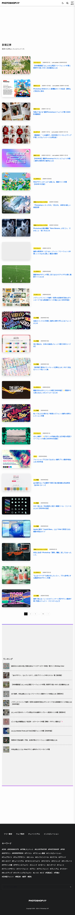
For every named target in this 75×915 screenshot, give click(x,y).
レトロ (36, 873)
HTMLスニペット (27, 849)
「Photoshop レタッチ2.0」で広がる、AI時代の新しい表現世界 (52, 206)
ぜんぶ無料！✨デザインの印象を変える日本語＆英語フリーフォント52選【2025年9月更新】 (52, 437)
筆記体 (18, 876)
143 (43, 613)
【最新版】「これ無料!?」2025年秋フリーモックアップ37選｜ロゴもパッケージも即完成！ (52, 136)
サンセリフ (7, 861)
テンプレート (67, 861)
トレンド (34, 865)
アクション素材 (39, 853)
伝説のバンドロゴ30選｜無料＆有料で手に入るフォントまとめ (52, 322)
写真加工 (49, 873)
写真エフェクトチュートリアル (40, 202)
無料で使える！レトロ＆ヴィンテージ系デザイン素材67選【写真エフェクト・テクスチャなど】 (52, 600)
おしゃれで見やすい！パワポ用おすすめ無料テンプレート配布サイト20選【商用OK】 (38, 712)
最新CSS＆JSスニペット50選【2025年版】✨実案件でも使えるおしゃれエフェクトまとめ (52, 391)
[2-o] (16, 65)
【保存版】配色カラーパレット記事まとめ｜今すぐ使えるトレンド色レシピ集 (52, 368)
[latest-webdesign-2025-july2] (16, 575)
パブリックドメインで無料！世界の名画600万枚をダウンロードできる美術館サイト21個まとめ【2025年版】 (52, 299)
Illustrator (41, 849)
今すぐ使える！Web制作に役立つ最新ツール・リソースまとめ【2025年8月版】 (52, 507)
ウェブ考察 (36, 317)
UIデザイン (7, 853)
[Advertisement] (37, 22)
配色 (30, 876)
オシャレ (31, 857)
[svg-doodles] (16, 505)
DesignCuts (13, 849)
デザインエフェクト (21, 865)
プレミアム (55, 869)
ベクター (64, 869)
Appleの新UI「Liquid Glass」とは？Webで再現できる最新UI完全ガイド (52, 530)
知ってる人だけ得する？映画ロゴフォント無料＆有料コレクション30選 (52, 415)
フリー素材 (36, 595)
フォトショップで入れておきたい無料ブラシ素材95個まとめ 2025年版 (52, 460)
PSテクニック (37, 85)
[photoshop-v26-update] (16, 88)
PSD (63, 849)
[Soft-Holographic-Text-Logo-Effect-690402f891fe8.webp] (16, 158)
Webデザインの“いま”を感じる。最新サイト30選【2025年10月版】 (50, 183)
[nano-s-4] (16, 228)
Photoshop (54, 849)
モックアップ (37, 132)
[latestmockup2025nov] (16, 134)
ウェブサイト (7, 857)
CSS (4, 849)
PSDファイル (36, 109)
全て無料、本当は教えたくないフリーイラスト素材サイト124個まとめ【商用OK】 (37, 694)
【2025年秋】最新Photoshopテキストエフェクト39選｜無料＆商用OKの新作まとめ (51, 159)
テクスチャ (46, 861)
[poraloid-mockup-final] (16, 111)
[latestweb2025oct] (16, 181)
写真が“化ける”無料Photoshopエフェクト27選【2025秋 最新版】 (51, 113)
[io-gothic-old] (16, 435)
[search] (70, 886)
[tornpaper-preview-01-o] (16, 598)
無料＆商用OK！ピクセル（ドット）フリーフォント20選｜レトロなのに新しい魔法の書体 (52, 252)
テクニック (56, 861)
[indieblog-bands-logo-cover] (16, 320)
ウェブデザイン (37, 178)
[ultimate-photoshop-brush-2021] (16, 459)
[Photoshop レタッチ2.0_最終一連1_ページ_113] (16, 204)
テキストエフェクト (33, 861)
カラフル (54, 857)
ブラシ (35, 456)
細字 (24, 876)
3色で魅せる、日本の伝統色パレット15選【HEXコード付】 (52, 345)
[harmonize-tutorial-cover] (16, 552)
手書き (57, 873)
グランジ (63, 857)
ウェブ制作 (36, 503)
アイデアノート (37, 294)
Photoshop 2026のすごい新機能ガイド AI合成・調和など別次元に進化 (52, 90)
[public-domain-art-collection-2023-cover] (16, 297)
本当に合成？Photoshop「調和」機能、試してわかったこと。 (52, 553)
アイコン (29, 853)
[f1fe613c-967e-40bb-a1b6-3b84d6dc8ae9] (16, 251)
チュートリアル (34, 834)
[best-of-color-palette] (16, 367)
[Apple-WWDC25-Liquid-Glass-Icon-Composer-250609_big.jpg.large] (16, 529)
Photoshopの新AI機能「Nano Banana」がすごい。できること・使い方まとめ (52, 229)
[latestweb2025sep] (16, 274)
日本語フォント (8, 876)
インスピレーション (51, 834)
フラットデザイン (9, 869)
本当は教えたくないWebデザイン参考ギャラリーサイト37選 (30, 749)
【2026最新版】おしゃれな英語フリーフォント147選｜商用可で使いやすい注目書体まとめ (52, 67)
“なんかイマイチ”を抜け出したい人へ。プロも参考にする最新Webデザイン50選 (52, 577)
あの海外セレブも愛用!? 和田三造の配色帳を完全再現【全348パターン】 (51, 484)
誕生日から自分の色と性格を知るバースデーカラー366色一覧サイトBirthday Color (37, 666)
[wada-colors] (16, 482)
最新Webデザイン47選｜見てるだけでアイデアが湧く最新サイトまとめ (52, 276)
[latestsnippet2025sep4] (16, 390)
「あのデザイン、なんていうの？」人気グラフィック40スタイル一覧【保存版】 (36, 675)
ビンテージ (52, 865)
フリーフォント (37, 62)
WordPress (18, 853)
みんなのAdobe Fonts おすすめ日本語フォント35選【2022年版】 (32, 731)
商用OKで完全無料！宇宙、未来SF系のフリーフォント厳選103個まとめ (34, 740)
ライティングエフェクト (23, 873)
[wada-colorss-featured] (16, 343)
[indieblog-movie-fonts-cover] (16, 413)
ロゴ (42, 873)
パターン (42, 865)
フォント (61, 865)
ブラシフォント (43, 869)
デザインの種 (7, 865)
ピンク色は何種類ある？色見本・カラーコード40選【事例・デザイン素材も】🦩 (37, 722)
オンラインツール (42, 857)
